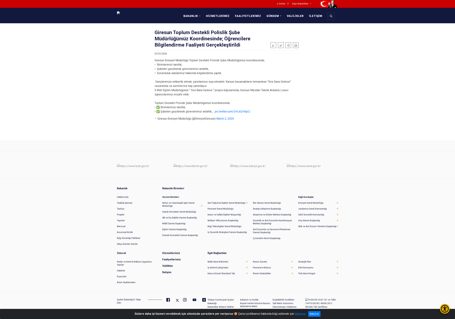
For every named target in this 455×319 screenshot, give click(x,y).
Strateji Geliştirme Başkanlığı (267, 209)
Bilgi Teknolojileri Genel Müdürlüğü (224, 226)
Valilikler (167, 265)
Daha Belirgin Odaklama (284, 307)
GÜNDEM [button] (272, 16)
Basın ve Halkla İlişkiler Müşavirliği (224, 214)
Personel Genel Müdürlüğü (221, 209)
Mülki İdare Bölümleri (218, 262)
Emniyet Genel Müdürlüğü (310, 203)
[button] (288, 45)
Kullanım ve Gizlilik (249, 300)
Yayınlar (121, 220)
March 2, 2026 (225, 118)
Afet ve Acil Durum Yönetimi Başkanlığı (317, 226)
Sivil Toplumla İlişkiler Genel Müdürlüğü (226, 203)
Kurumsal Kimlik (125, 232)
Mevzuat (121, 226)
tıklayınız (300, 313)
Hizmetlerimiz (171, 253)
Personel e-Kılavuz (262, 267)
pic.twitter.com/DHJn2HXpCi (232, 111)
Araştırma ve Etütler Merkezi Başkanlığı (272, 214)
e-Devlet (281, 4)
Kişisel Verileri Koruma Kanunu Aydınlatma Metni (255, 305)
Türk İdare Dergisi (306, 273)
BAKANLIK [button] (190, 16)
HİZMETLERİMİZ (218, 16)
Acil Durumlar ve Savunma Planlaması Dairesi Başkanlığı (271, 231)
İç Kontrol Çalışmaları (218, 267)
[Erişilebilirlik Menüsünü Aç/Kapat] (445, 309)
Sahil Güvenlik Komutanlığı (311, 214)
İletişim (166, 272)
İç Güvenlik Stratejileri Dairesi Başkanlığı (227, 232)
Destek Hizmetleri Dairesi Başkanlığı (180, 235)
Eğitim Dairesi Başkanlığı (174, 229)
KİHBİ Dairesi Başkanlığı (174, 223)
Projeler (120, 214)
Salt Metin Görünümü (283, 303)
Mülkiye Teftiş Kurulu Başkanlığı (223, 220)
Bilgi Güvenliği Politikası (128, 238)
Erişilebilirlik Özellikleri (283, 300)
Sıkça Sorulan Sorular (127, 244)
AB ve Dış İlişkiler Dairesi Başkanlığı (179, 217)
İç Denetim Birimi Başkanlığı (266, 238)
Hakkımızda (123, 197)
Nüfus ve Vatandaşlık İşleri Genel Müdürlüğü (178, 204)
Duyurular (121, 276)
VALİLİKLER (295, 16)
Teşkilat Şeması (124, 203)
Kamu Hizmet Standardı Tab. (221, 273)
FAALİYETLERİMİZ (248, 16)
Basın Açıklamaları (126, 282)
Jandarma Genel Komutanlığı (312, 209)
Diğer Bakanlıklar (300, 4)
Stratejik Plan (304, 262)
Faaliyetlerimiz (171, 259)
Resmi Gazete (260, 262)
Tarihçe (120, 209)
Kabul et (314, 313)
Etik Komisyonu (305, 267)
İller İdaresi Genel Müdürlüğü (267, 203)
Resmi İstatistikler (262, 273)
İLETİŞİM (315, 16)
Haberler (121, 270)
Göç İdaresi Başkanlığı (309, 220)
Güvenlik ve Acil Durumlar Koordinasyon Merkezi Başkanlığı (272, 222)
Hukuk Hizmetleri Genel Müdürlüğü (179, 212)
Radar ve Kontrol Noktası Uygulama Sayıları (134, 263)
